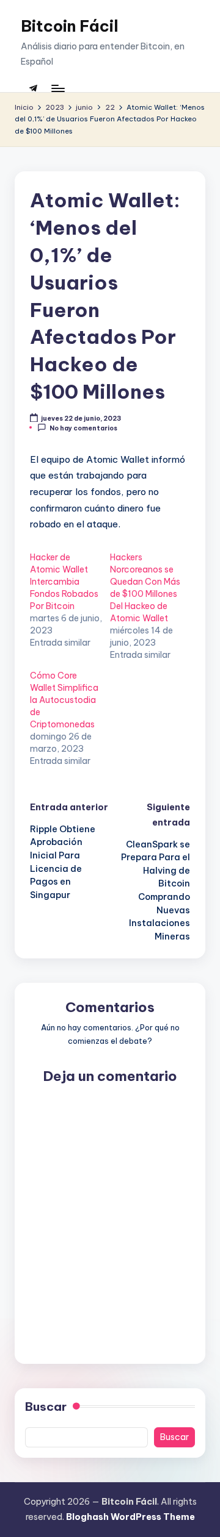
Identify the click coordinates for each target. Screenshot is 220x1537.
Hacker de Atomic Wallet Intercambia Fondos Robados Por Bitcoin (64, 582)
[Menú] (57, 88)
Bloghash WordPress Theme (130, 1516)
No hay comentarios (83, 428)
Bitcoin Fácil (70, 26)
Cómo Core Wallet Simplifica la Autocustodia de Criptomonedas (64, 700)
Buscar (46, 1406)
